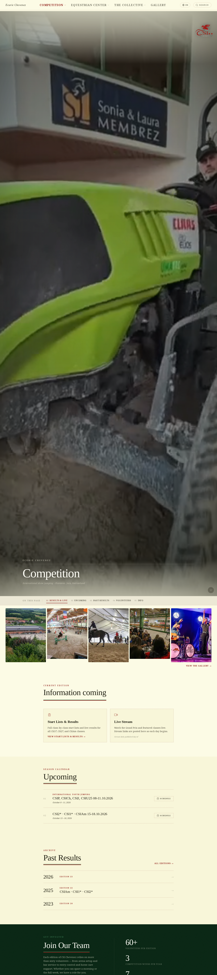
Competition (51, 5)
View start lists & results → (67, 736)
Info (139, 600)
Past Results (99, 600)
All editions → (164, 863)
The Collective (128, 5)
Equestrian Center (89, 5)
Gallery (158, 5)
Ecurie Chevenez (16, 5)
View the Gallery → (198, 665)
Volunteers (122, 600)
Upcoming (78, 600)
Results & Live (57, 600)
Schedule (165, 798)
